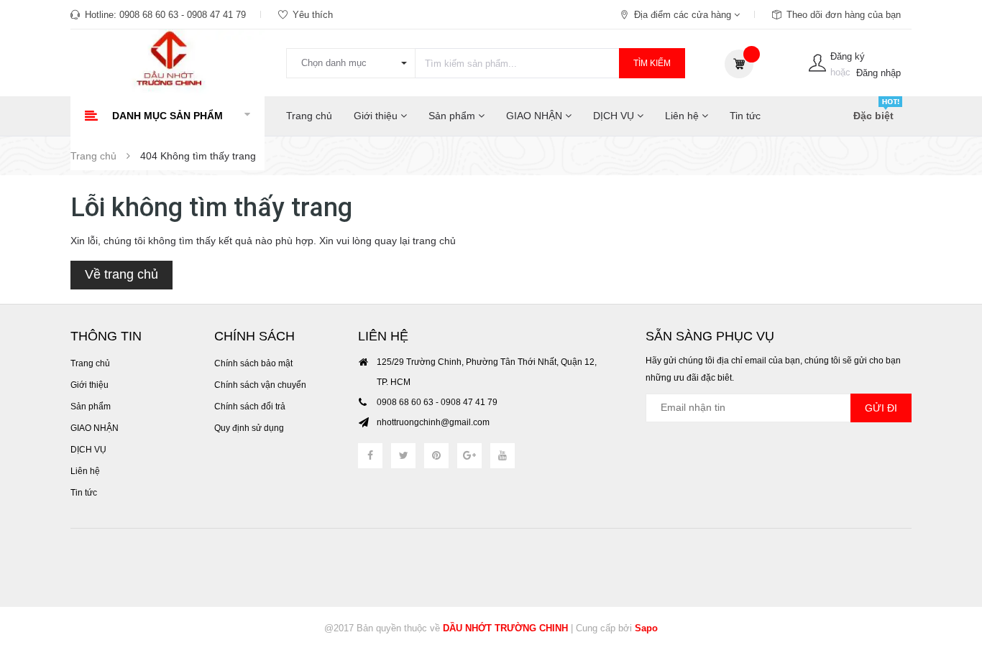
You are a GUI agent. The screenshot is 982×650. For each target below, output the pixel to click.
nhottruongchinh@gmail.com (433, 422)
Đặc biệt (873, 115)
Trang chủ (309, 115)
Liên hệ (683, 115)
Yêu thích (313, 14)
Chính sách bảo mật (253, 363)
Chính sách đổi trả (249, 406)
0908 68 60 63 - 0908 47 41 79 (182, 14)
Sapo (646, 628)
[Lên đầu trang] (953, 560)
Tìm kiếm (652, 63)
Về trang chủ (121, 274)
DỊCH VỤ (615, 115)
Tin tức (745, 115)
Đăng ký (847, 56)
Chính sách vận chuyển (260, 385)
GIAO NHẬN (535, 115)
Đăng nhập (878, 73)
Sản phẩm (453, 115)
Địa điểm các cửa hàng (684, 14)
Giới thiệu (377, 115)
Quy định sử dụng (249, 428)
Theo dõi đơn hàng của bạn (843, 14)
